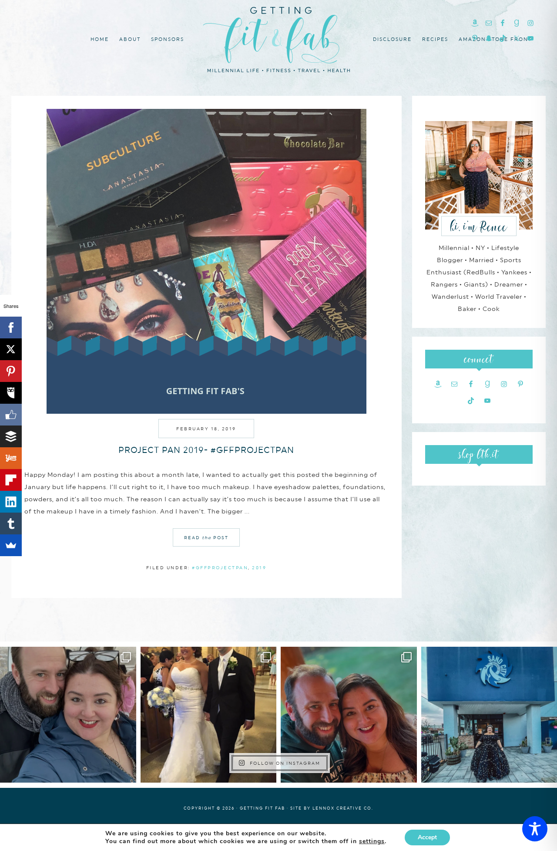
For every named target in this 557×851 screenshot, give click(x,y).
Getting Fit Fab (278, 38)
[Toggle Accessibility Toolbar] (534, 828)
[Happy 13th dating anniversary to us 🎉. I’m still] (68, 715)
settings (372, 841)
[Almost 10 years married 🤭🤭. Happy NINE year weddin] (209, 715)
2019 (259, 567)
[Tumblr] (11, 523)
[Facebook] (11, 327)
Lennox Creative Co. (342, 808)
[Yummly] (11, 458)
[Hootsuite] (11, 393)
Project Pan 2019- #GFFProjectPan (206, 450)
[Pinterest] (11, 371)
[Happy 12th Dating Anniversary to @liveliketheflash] (349, 715)
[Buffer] (11, 436)
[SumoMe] (11, 545)
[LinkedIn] (11, 502)
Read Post (206, 537)
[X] (11, 349)
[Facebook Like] (11, 415)
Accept (427, 837)
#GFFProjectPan (220, 567)
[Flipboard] (11, 480)
